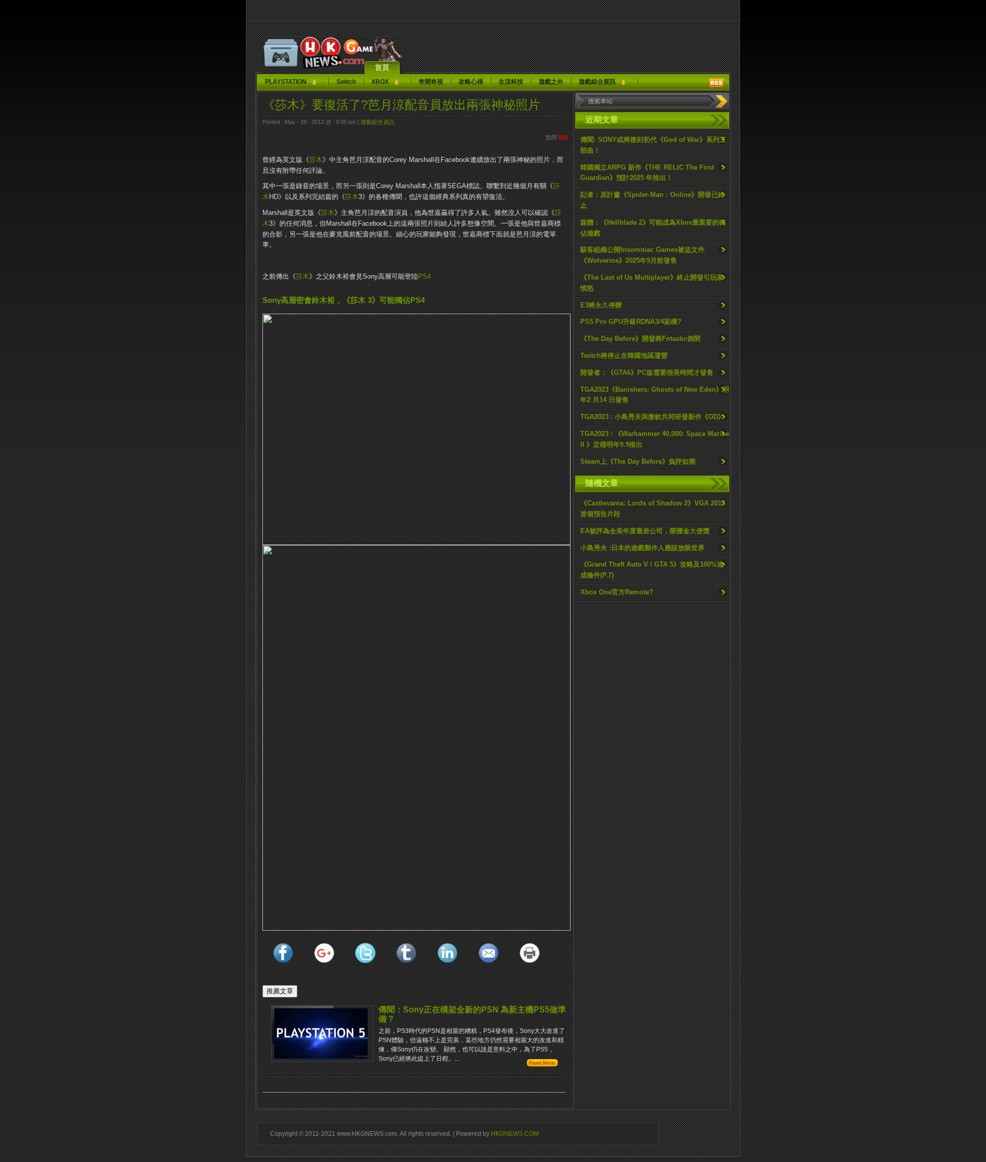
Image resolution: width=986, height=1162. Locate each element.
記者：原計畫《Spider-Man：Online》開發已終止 (652, 200)
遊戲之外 (551, 81)
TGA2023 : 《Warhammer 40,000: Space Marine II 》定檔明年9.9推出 (654, 439)
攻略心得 (471, 81)
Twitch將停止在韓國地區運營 (624, 355)
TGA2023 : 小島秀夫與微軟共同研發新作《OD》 (652, 417)
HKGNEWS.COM (515, 1133)
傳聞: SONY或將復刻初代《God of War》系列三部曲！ (653, 145)
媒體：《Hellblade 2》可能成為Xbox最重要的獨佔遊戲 (653, 228)
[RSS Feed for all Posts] (716, 83)
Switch (346, 81)
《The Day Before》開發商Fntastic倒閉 (640, 338)
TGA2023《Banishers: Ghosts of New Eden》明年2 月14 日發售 (654, 395)
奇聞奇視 (431, 81)
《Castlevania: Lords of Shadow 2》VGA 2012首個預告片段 (652, 508)
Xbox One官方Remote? (616, 592)
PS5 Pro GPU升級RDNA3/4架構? (630, 321)
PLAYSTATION (286, 81)
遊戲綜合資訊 (597, 81)
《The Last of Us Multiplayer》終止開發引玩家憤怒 (652, 283)
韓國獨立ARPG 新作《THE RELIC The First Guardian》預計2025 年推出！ (647, 173)
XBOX (380, 81)
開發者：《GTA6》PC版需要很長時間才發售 (646, 372)
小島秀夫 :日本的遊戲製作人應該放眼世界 (642, 548)
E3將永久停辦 (601, 305)
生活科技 (511, 81)
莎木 (316, 160)
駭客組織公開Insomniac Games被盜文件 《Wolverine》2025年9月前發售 (642, 255)
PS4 (424, 276)
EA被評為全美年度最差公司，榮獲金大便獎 (645, 531)
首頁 (382, 67)
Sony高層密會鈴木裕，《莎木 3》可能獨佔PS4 (343, 300)
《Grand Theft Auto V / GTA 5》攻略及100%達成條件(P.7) (652, 569)
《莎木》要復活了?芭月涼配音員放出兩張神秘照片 (401, 105)
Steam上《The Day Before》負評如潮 (637, 461)
